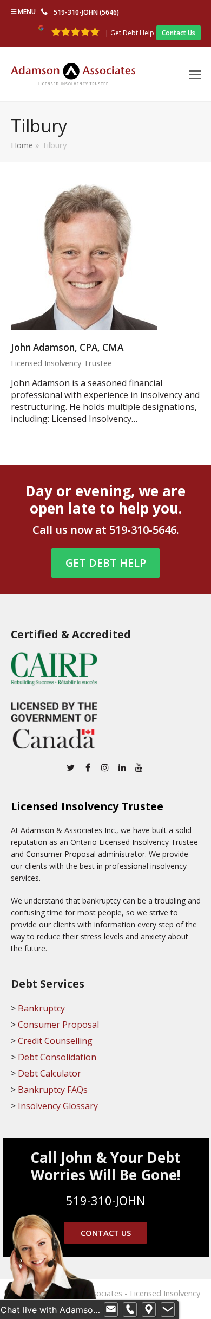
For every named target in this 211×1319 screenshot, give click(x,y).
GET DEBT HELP (105, 562)
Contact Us (178, 32)
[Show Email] (111, 1309)
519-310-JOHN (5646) (86, 12)
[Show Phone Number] (130, 1309)
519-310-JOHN (105, 1200)
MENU (26, 11)
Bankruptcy (41, 1008)
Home (22, 144)
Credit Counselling (55, 1041)
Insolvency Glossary (58, 1106)
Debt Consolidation (57, 1057)
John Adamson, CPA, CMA (67, 347)
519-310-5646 (142, 529)
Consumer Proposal (58, 1024)
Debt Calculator (49, 1073)
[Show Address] (149, 1309)
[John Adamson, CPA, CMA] (84, 256)
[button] (195, 74)
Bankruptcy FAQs (53, 1090)
